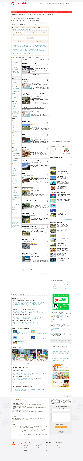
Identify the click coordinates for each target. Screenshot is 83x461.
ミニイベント (14, 214)
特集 (69, 12)
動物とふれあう (62, 3)
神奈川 (24, 14)
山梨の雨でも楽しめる (15, 411)
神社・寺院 (22, 47)
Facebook (25, 450)
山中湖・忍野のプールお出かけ (18, 305)
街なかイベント (14, 212)
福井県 (66, 340)
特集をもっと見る (68, 219)
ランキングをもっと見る (67, 343)
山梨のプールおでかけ (34, 312)
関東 (20, 14)
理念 (47, 445)
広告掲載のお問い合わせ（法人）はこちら (61, 424)
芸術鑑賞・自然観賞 (15, 207)
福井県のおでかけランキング (40, 373)
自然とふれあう (15, 379)
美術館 (14, 47)
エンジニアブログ (49, 450)
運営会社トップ (48, 444)
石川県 (63, 340)
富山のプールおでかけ (36, 311)
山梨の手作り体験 (20, 404)
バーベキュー (29, 45)
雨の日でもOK (57, 3)
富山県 (60, 340)
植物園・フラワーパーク (17, 45)
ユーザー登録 (14, 422)
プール (21, 49)
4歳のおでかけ (55, 286)
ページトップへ (68, 396)
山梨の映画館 (28, 411)
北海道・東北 (14, 14)
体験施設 (41, 46)
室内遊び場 (15, 43)
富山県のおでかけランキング (18, 373)
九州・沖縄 (53, 14)
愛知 (32, 14)
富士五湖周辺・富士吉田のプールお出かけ (37, 302)
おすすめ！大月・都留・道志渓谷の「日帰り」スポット (60, 348)
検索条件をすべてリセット (44, 22)
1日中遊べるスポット (68, 3)
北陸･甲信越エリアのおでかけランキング (20, 372)
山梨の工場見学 (14, 404)
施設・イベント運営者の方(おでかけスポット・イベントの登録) (27, 422)
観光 (43, 50)
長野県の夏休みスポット (35, 318)
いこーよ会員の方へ (61, 432)
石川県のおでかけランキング (29, 373)
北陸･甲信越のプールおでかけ (18, 311)
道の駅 (40, 50)
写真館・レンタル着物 (23, 53)
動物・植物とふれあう (26, 378)
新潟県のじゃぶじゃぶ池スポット (19, 322)
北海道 (17, 14)
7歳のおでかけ (66, 288)
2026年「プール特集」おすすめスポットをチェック (16, 223)
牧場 (37, 43)
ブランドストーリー (60, 444)
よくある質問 (37, 445)
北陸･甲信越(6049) (21, 29)
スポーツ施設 (33, 47)
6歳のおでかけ (55, 288)
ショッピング (30, 50)
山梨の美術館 (40, 411)
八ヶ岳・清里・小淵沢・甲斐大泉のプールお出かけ (22, 303)
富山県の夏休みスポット (26, 317)
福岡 (56, 14)
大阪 (42, 14)
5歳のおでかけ (66, 286)
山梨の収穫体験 (33, 404)
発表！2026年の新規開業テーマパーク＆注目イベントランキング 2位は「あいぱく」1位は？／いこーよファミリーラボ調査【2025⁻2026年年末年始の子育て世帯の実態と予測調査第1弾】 (33, 434)
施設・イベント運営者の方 (28, 444)
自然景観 (37, 45)
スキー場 (38, 49)
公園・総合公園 (39, 47)
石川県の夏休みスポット (35, 317)
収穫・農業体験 (21, 379)
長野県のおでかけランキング (29, 374)
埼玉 (28, 14)
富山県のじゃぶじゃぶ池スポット (31, 322)
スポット (14, 12)
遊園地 (19, 43)
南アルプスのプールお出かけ (29, 305)
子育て (63, 12)
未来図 (58, 445)
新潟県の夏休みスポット (17, 317)
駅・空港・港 (15, 53)
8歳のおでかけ (55, 290)
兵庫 (45, 14)
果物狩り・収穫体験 (42, 45)
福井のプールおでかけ (25, 312)
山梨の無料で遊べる (23, 407)
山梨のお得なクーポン (15, 407)
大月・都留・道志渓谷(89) (23, 34)
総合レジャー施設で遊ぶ (17, 378)
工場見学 (37, 46)
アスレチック (27, 47)
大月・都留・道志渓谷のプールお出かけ (33, 304)
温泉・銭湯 (29, 49)
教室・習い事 (36, 50)
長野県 (61, 341)
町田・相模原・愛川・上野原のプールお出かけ (21, 302)
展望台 (45, 46)
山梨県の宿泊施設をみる (35, 265)
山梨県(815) (28, 29)
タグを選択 (16, 69)
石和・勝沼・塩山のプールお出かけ (19, 304)
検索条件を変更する (44, 273)
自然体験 (13, 199)
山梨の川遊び (14, 408)
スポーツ (13, 201)
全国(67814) (15, 29)
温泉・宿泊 (35, 379)
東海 (30, 14)
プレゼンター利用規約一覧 (39, 444)
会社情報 (58, 447)
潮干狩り (23, 46)
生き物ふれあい (14, 202)
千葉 (26, 14)
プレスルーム (37, 447)
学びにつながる (33, 378)
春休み (53, 3)
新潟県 (57, 340)
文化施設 (18, 47)
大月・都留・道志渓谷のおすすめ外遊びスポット (59, 360)
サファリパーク (32, 43)
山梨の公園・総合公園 (42, 407)
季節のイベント (14, 209)
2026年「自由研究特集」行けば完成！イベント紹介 (16, 226)
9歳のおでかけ (66, 290)
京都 (43, 14)
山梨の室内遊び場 (22, 411)
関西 (40, 14)
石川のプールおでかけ (17, 312)
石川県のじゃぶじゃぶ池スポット (19, 323)
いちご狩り (15, 46)
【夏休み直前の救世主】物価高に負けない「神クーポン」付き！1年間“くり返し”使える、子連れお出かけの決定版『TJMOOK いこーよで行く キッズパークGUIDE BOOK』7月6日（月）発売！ (33, 430)
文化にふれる (39, 378)
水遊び (31, 379)
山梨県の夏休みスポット (26, 318)
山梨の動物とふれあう (27, 404)
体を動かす (27, 379)
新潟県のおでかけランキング (33, 372)
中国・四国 (49, 14)
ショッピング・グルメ (15, 204)
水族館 (40, 43)
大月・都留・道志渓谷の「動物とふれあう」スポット (60, 351)
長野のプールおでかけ (42, 312)
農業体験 (19, 46)
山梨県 (69, 340)
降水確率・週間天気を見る (67, 153)
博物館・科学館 (28, 46)
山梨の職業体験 (39, 404)
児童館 (14, 49)
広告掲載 (25, 447)
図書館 (17, 49)
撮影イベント (14, 206)
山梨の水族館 (45, 411)
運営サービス (48, 447)
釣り (34, 45)
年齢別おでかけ (45, 12)
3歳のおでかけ (66, 284)
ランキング (38, 12)
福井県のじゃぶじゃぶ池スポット (31, 323)
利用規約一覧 (26, 445)
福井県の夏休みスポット (17, 318)
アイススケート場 (16, 50)
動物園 (28, 43)
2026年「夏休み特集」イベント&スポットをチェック (16, 220)
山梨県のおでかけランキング (18, 374)
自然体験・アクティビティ (32, 53)
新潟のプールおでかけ (28, 311)
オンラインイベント (28, 12)
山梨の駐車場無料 (29, 407)
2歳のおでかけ (55, 284)
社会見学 (33, 46)
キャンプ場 (25, 45)
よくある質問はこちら (61, 431)
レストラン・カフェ (23, 50)
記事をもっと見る (30, 363)
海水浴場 (24, 49)
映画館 (43, 47)
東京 (22, 14)
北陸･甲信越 (53, 340)
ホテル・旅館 (33, 49)
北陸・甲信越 (36, 14)
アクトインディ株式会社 (58, 442)
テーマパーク (23, 43)
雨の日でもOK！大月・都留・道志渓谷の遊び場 (59, 353)
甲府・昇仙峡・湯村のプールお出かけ (38, 303)
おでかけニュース (55, 12)
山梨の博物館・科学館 (34, 411)
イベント (19, 12)
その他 (39, 53)
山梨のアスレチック (36, 407)
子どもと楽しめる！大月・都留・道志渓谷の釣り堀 (60, 358)
